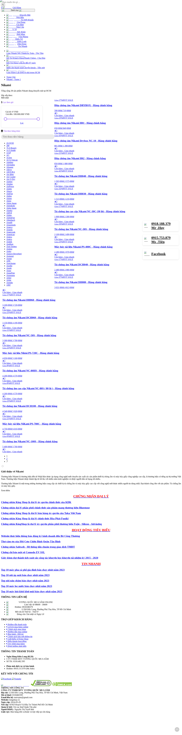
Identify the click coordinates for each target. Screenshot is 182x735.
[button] (177, 729)
